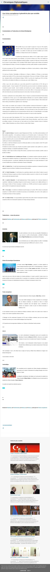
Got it (28, 570)
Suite (3, 250)
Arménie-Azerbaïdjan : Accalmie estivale (18, 474)
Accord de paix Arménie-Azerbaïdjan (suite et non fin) (21, 515)
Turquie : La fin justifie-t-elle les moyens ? (18, 453)
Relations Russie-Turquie (15, 495)
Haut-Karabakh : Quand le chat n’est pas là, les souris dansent (22, 536)
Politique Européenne (7, 425)
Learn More (23, 570)
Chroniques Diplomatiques (15, 2)
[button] (3, 17)
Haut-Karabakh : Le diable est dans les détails (19, 557)
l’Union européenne (42, 219)
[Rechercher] (29, 2)
